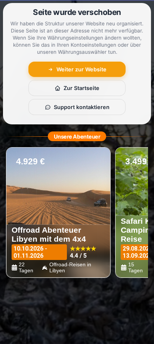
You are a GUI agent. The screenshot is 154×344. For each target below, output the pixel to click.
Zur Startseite (81, 88)
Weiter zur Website (81, 69)
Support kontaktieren (82, 107)
